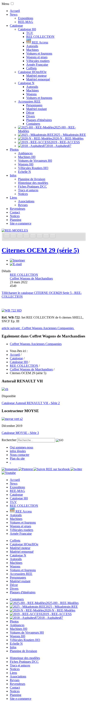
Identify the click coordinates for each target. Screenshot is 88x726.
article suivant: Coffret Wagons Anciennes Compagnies (38, 328)
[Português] (40, 236)
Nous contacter (19, 454)
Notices (23, 194)
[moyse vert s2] (12, 419)
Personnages (34, 105)
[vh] (5, 389)
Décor (30, 112)
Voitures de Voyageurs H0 (35, 160)
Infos (13, 175)
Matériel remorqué (38, 79)
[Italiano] (27, 236)
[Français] (7, 236)
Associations (26, 201)
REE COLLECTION (40, 36)
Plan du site (17, 458)
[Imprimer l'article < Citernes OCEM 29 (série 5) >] (17, 260)
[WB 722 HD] (12, 310)
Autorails (32, 46)
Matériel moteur (36, 75)
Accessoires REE (29, 101)
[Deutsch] (20, 236)
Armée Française (37, 64)
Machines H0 (26, 157)
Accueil (15, 11)
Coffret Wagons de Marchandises (31, 278)
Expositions (25, 18)
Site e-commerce (20, 223)
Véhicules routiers (38, 61)
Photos (14, 149)
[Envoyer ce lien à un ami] (16, 264)
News (13, 14)
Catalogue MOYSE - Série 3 (20, 433)
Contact (15, 212)
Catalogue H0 (27, 29)
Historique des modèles (33, 183)
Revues (23, 205)
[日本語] (52, 236)
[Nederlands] (46, 236)
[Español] (33, 236)
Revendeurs (17, 208)
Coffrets (31, 68)
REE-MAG (25, 22)
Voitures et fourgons (39, 53)
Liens (13, 197)
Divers (30, 116)
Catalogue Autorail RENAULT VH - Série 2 (31, 403)
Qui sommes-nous (21, 447)
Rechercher (9, 440)
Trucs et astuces (28, 190)
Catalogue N (26, 83)
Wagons (31, 94)
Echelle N (24, 171)
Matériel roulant (36, 109)
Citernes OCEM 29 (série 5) (40, 250)
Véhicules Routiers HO (33, 168)
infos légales (18, 451)
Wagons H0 (25, 164)
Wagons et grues (36, 57)
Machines (32, 50)
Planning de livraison (31, 179)
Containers (33, 123)
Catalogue (16, 25)
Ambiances (25, 153)
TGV (29, 33)
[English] (14, 236)
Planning (15, 219)
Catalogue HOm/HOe (32, 72)
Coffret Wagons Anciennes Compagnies (36, 344)
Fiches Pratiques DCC (32, 186)
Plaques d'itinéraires (39, 120)
